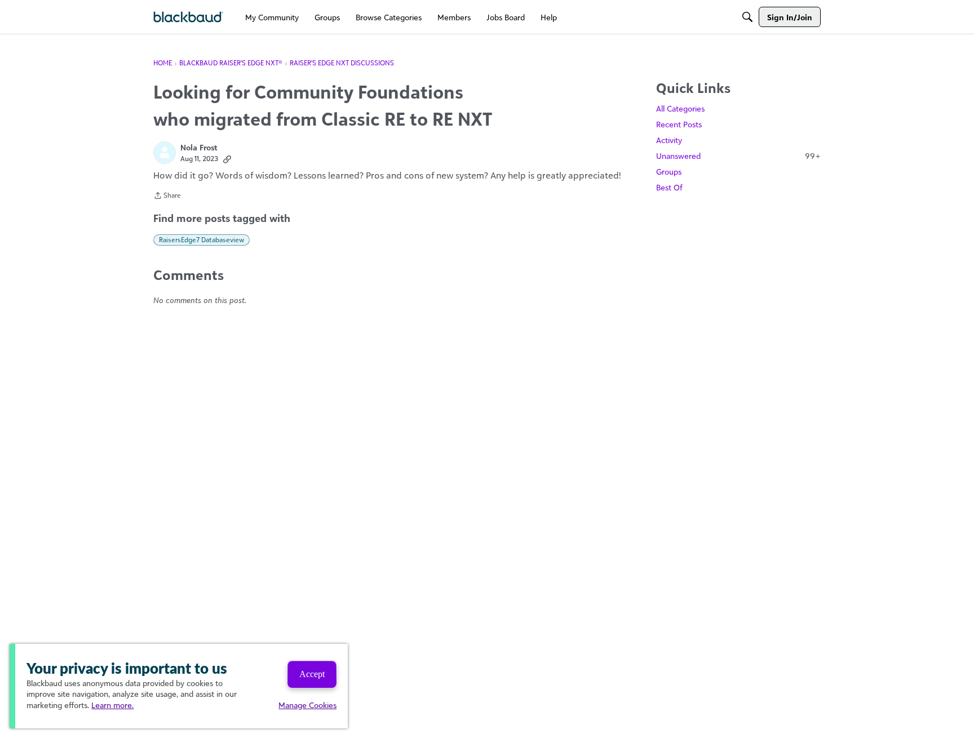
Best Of (669, 187)
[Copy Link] (227, 159)
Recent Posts (679, 124)
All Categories (680, 108)
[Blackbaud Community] (188, 17)
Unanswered (738, 156)
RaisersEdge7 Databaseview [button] (201, 239)
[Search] (747, 17)
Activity (669, 140)
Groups (668, 171)
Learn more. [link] (112, 705)
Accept (312, 674)
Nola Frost (199, 147)
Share (167, 196)
